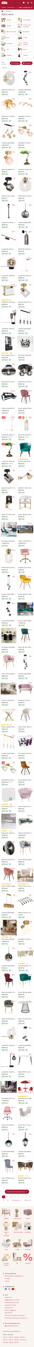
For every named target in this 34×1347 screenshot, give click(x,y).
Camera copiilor (6, 1264)
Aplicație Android (12, 1326)
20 (14, 656)
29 (14, 1081)
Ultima (26, 1200)
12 (31, 178)
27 (14, 1001)
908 (31, 523)
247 (31, 868)
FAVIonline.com (8, 1331)
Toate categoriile (24, 7)
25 (31, 842)
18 (31, 683)
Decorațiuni (11, 7)
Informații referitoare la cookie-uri (16, 1318)
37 (31, 1107)
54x (11, 353)
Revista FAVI (9, 1307)
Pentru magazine (10, 1310)
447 (31, 338)
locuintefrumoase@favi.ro (15, 1276)
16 (31, 1001)
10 (14, 72)
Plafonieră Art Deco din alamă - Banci (14, 567)
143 (31, 1160)
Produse (8, 11)
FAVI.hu (22, 1337)
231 (14, 630)
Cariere (7, 1281)
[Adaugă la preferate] (14, 178)
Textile (28, 1218)
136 (14, 338)
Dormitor (28, 1249)
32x (11, 804)
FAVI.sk (11, 1337)
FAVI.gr (11, 1342)
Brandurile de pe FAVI (12, 1302)
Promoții (28, 1263)
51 (14, 789)
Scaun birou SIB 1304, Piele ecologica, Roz (16, 1125)
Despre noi (8, 1297)
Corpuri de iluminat (6, 1233)
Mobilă (4, 7)
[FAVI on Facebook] (6, 1289)
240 (14, 815)
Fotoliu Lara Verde (24, 461)
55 (31, 444)
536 (31, 815)
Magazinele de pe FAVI (12, 1300)
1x (27, 963)
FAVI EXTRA (8, 1313)
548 (14, 523)
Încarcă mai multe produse (16, 1192)
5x (10, 937)
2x (27, 459)
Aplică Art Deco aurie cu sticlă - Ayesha (15, 90)
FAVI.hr (5, 1339)
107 (31, 577)
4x (27, 884)
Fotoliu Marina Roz (24, 806)
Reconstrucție (18, 1232)
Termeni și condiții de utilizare (15, 1315)
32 (31, 152)
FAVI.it (11, 1339)
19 (14, 603)
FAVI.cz (5, 1337)
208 (14, 391)
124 (14, 285)
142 (14, 922)
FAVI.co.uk (23, 1339)
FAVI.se (16, 1339)
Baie (6, 1249)
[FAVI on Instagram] (9, 1289)
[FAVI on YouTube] (13, 1289)
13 (31, 72)
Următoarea (15, 1200)
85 (31, 391)
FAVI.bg (5, 1342)
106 (14, 868)
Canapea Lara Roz (24, 700)
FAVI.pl (17, 1337)
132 (14, 1107)
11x (11, 830)
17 (14, 683)
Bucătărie (28, 1232)
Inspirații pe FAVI (10, 1305)
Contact (7, 1278)
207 (31, 736)
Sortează (16, 63)
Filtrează (28, 63)
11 (31, 205)
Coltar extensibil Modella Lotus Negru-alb (16, 408)
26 (31, 630)
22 (14, 975)
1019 (30, 603)
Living (17, 1249)
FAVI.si (16, 1342)
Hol (17, 1263)
